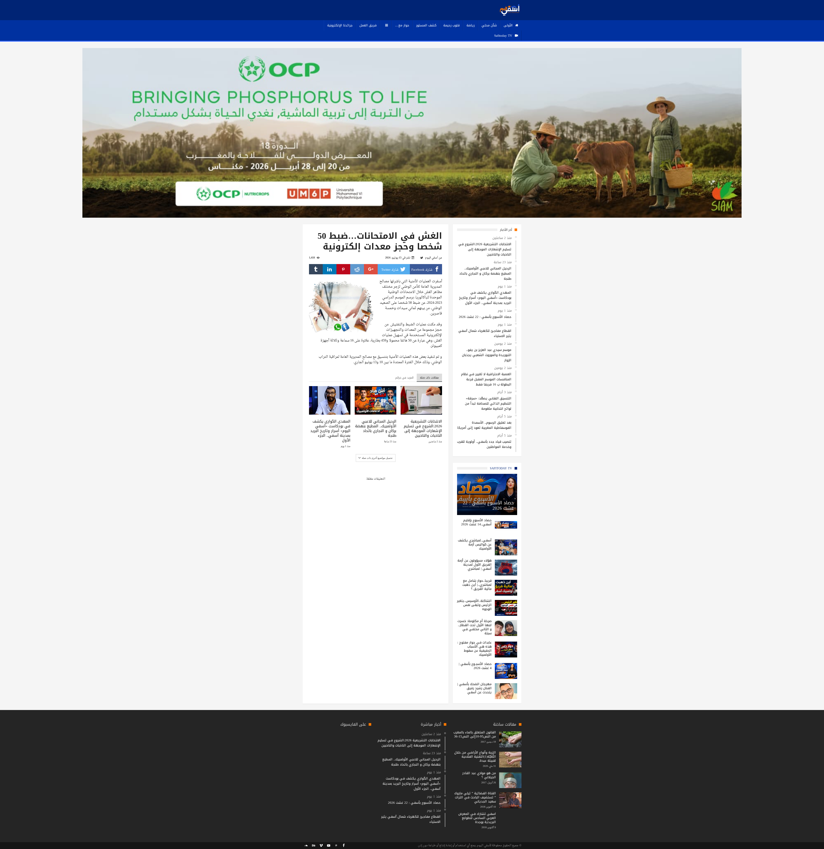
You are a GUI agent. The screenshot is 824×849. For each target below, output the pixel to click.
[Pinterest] (336, 845)
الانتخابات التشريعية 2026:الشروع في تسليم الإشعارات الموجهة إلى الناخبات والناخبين (423, 428)
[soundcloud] (306, 845)
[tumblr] (316, 269)
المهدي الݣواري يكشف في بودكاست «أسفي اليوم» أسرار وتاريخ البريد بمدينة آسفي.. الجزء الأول (330, 431)
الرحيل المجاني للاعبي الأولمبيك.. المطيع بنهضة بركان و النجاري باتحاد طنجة (375, 428)
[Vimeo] (321, 845)
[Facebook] (343, 845)
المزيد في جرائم (404, 377)
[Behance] (313, 845)
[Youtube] (328, 845)
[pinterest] (343, 269)
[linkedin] (329, 269)
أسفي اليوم (431, 258)
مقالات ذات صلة (429, 377)
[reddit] (357, 269)
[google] (371, 269)
